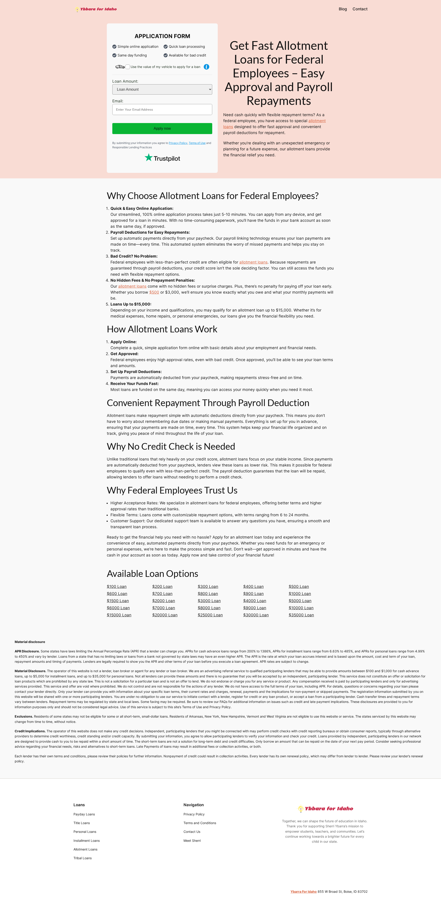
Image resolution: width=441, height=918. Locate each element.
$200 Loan (162, 586)
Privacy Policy (178, 143)
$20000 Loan (165, 615)
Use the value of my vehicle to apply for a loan (165, 67)
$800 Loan (208, 593)
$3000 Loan (209, 600)
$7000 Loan (163, 608)
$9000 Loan (254, 608)
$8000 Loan (209, 608)
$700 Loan (162, 593)
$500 (154, 292)
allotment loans (253, 262)
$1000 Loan (300, 593)
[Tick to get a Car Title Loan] (206, 67)
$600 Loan (117, 593)
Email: (117, 101)
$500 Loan (299, 586)
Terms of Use (197, 143)
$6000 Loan (118, 608)
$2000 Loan (163, 600)
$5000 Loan (300, 600)
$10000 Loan (301, 608)
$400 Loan (253, 586)
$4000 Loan (254, 600)
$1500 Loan (118, 600)
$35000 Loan (301, 615)
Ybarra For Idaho (304, 891)
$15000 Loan (119, 615)
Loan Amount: (125, 81)
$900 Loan (253, 593)
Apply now (162, 128)
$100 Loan (117, 586)
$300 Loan (208, 586)
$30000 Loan (256, 615)
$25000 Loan (210, 615)
